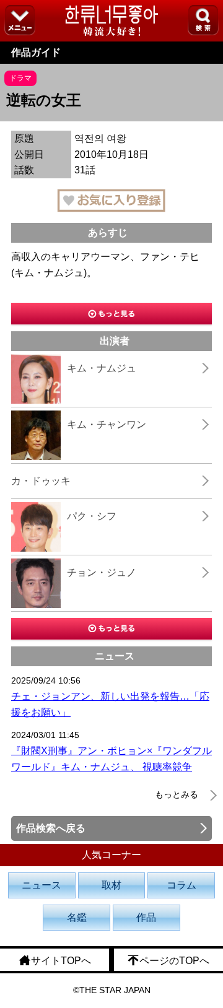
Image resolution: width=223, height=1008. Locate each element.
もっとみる (176, 794)
